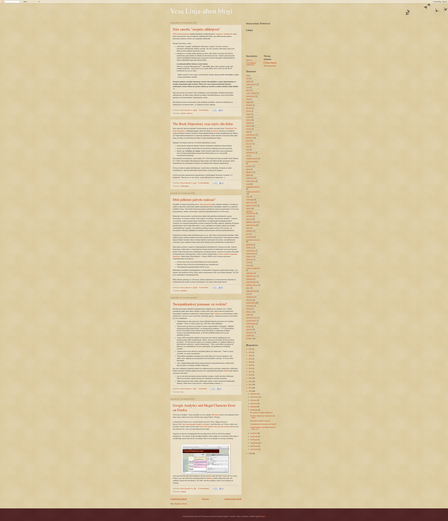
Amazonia (214, 131)
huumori (249, 120)
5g (247, 75)
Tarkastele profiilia (270, 66)
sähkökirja (249, 279)
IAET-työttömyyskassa (181, 34)
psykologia (249, 237)
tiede (247, 294)
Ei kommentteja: (204, 183)
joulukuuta (254, 394)
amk (247, 78)
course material (251, 93)
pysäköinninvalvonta (253, 240)
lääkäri (248, 175)
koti (182, 392)
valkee (248, 315)
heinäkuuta (254, 410)
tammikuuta (254, 449)
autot (248, 87)
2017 (250, 372)
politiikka (184, 291)
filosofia (248, 108)
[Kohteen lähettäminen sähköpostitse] (213, 110)
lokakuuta (253, 400)
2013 (250, 381)
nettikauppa (185, 186)
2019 (250, 365)
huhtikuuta (254, 440)
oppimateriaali (251, 225)
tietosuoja (249, 300)
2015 (250, 375)
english (248, 102)
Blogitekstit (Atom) (181, 504)
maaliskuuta (254, 443)
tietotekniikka (250, 303)
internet (183, 113)
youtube (249, 335)
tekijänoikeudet (251, 291)
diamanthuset (250, 96)
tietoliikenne (250, 297)
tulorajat (249, 309)
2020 (250, 362)
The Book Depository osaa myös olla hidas (203, 123)
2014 (250, 378)
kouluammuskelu (252, 158)
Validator (209, 478)
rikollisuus (249, 248)
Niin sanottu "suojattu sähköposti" (196, 29)
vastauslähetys (251, 321)
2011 (250, 388)
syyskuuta (254, 403)
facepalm (249, 105)
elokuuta (253, 407)
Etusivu (205, 499)
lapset (248, 169)
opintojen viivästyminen (251, 212)
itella (247, 132)
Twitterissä (229, 128)
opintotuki (249, 216)
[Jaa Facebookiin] (220, 110)
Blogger (262, 516)
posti (247, 234)
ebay (247, 99)
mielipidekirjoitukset (252, 187)
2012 (250, 384)
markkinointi (250, 178)
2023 (250, 352)
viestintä (249, 329)
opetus (248, 208)
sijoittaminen (250, 253)
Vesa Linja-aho (271, 63)
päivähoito (249, 245)
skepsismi (249, 256)
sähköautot (250, 273)
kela (247, 147)
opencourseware (251, 205)
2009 (250, 453)
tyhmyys (190, 113)
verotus (248, 327)
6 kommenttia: (204, 287)
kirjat (247, 150)
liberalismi (249, 172)
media (248, 184)
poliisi (248, 228)
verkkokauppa (251, 323)
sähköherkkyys (251, 276)
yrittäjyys (249, 338)
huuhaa (248, 117)
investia (248, 129)
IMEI (225, 371)
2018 (250, 368)
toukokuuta (254, 436)
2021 (250, 359)
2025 (250, 349)
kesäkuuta (254, 433)
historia (248, 111)
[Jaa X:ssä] (217, 110)
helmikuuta (254, 446)
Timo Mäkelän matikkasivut (251, 64)
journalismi (249, 138)
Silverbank (215, 415)
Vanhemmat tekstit (233, 499)
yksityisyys (250, 332)
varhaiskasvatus (251, 318)
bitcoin (248, 90)
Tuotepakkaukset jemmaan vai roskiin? (200, 304)
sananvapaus (250, 251)
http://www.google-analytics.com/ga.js (196, 424)
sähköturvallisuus (252, 285)
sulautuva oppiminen (253, 268)
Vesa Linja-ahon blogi (201, 10)
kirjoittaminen (250, 152)
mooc (248, 196)
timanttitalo (250, 306)
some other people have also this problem (214, 426)
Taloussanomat (205, 204)
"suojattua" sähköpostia (224, 34)
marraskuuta (254, 397)
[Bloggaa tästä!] (215, 110)
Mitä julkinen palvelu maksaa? (194, 199)
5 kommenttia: (204, 110)
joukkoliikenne (251, 135)
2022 (250, 355)
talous (248, 288)
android (248, 81)
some (248, 262)
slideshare (249, 259)
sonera (248, 265)
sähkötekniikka (251, 282)
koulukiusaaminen (252, 161)
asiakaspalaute (251, 84)
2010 (250, 391)
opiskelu (249, 219)
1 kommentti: (202, 389)
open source (250, 202)
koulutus (249, 166)
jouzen (248, 141)
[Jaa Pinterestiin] (222, 110)
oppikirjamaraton (251, 222)
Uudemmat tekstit (178, 499)
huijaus (248, 114)
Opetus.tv (249, 60)
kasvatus (249, 144)
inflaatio (248, 123)
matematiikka (250, 181)
